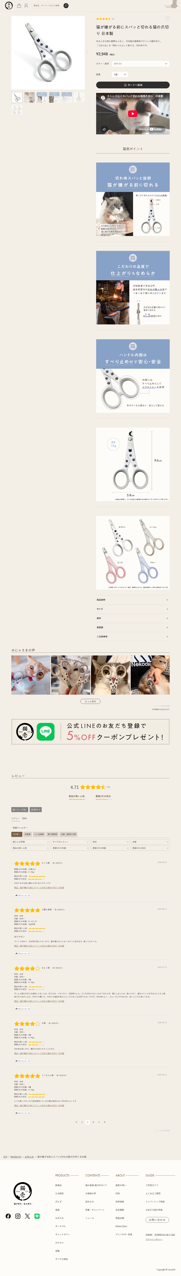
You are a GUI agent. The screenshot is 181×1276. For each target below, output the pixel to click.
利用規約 (149, 1234)
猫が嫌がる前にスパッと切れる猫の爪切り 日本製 (42, 888)
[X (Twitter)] (27, 1216)
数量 (98, 74)
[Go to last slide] (9, 52)
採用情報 (120, 1202)
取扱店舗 (120, 1218)
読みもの (89, 1202)
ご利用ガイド (152, 1185)
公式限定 (59, 1193)
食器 (57, 1210)
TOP (5, 1157)
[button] (17, 97)
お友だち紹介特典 (154, 1210)
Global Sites (121, 1226)
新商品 (58, 1185)
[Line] (37, 1216)
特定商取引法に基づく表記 (165, 1234)
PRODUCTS (16, 1157)
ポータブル (60, 1226)
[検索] (66, 5)
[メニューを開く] (173, 5)
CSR (118, 1193)
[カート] (19, 6)
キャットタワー (62, 1234)
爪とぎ (58, 1202)
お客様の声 (90, 1193)
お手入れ (29, 1157)
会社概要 (120, 1210)
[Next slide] (87, 52)
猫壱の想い (121, 1185)
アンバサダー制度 (124, 1234)
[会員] (26, 6)
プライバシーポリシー (154, 1239)
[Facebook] (8, 1216)
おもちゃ (59, 1243)
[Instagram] (17, 1216)
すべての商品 (61, 1259)
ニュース (89, 1218)
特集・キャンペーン (94, 1210)
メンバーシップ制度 (155, 1202)
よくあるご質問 (153, 1193)
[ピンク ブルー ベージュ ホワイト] (141, 64)
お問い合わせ (157, 1220)
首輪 (57, 1251)
